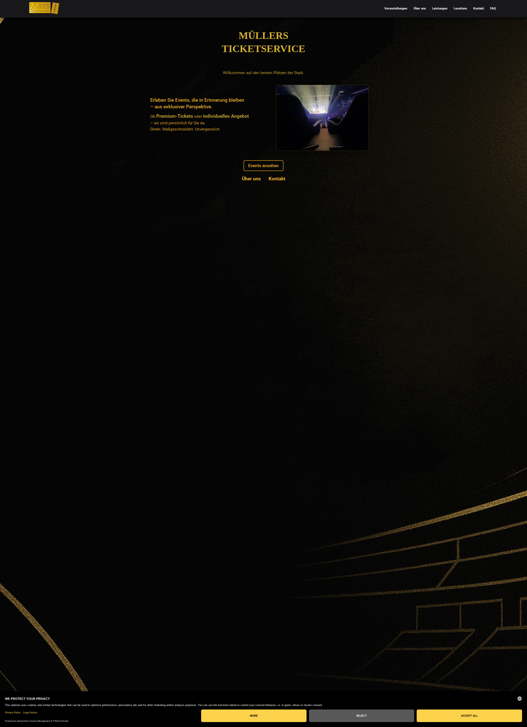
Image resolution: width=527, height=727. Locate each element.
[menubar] (440, 8)
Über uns (251, 178)
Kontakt (277, 178)
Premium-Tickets (174, 116)
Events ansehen (263, 165)
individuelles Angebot (226, 116)
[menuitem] (396, 8)
